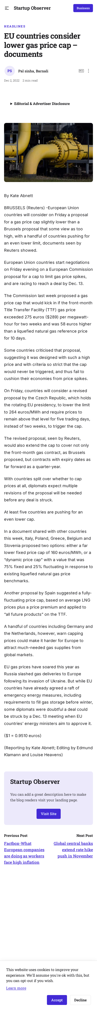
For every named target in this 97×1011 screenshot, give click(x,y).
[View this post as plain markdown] (81, 71)
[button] (7, 8)
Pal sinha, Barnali (33, 71)
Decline (80, 1000)
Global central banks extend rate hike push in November (73, 850)
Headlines (14, 26)
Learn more (16, 988)
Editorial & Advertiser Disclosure (42, 103)
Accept (57, 1000)
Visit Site (48, 813)
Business (83, 8)
